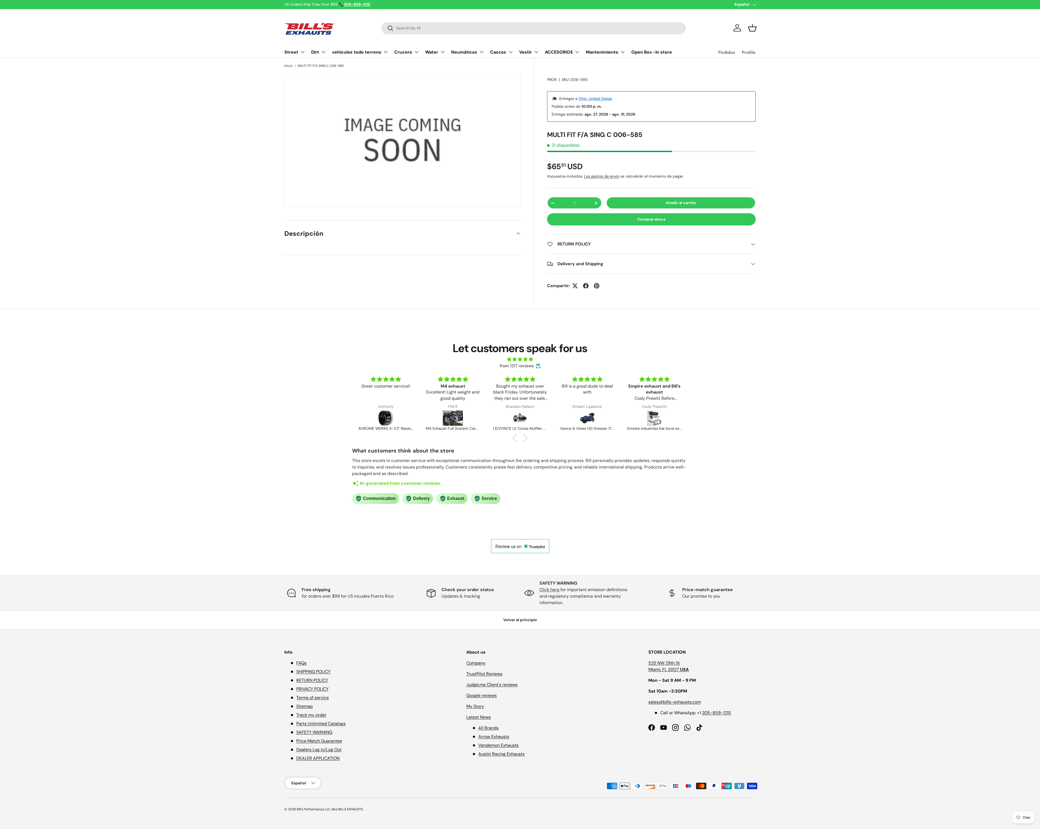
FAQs (301, 663)
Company (476, 663)
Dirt (315, 52)
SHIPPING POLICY (313, 671)
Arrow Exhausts (493, 736)
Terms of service (312, 697)
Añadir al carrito (681, 202)
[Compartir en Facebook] (585, 285)
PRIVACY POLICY (312, 689)
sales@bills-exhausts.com (674, 702)
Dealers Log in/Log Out (319, 749)
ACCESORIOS (559, 52)
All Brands (488, 728)
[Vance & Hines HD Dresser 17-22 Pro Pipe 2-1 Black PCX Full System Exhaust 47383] (520, 418)
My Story (475, 706)
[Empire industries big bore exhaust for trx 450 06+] (587, 418)
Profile (749, 52)
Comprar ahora (651, 219)
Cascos (498, 52)
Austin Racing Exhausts (501, 754)
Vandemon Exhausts (498, 745)
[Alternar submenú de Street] (302, 52)
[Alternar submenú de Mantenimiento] (622, 52)
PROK (552, 79)
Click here (550, 589)
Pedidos (726, 52)
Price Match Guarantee (319, 741)
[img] (520, 359)
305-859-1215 (716, 713)
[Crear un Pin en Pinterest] (596, 285)
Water (431, 52)
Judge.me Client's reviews (492, 684)
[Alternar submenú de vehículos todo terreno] (385, 52)
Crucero (403, 52)
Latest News (478, 717)
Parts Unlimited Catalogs (321, 723)
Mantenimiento (602, 52)
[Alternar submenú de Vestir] (536, 52)
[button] (752, 28)
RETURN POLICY (312, 680)
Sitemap (304, 706)
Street (291, 52)
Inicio (288, 66)
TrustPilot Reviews (484, 674)
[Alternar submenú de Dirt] (323, 52)
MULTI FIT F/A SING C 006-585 (321, 66)
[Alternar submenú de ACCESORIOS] (577, 52)
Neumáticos (464, 52)
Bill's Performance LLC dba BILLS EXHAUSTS (330, 809)
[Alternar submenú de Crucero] (416, 52)
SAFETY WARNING (314, 732)
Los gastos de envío (601, 176)
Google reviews (481, 695)
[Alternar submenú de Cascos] (510, 52)
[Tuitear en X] (575, 285)
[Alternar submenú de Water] (442, 52)
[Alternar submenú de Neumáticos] (481, 52)
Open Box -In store (651, 52)
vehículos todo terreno (356, 52)
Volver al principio (520, 619)
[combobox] (533, 28)
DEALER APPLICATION (318, 758)
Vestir (525, 52)
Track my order (311, 715)
